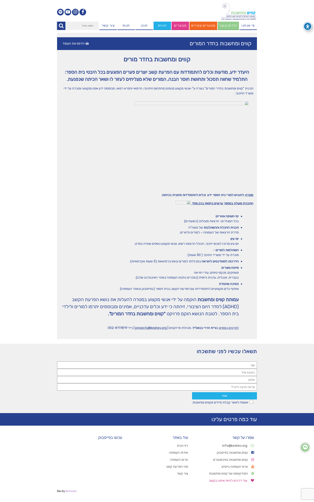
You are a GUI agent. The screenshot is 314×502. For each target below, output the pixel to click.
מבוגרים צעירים (203, 25)
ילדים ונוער (228, 25)
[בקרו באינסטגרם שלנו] (75, 12)
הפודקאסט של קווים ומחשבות (229, 473)
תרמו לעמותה (179, 460)
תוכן (144, 25)
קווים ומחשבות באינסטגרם (231, 460)
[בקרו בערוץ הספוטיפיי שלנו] (60, 12)
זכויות (162, 25)
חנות (126, 25)
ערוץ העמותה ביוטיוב (235, 467)
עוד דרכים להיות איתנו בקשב (228, 481)
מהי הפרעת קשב (177, 467)
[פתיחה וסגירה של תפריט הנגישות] (307, 26)
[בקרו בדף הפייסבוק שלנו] (82, 12)
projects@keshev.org (151, 328)
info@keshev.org (235, 446)
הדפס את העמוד (73, 43)
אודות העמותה (178, 453)
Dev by (67, 491)
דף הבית (182, 446)
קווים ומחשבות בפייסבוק (233, 453)
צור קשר (108, 25)
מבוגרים (180, 25)
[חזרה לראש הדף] (305, 448)
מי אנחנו (248, 25)
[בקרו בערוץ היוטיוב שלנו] (68, 12)
